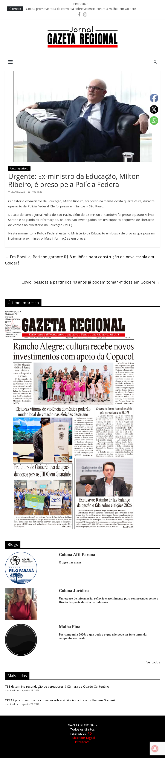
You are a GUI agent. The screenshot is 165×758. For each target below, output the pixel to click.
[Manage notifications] (154, 748)
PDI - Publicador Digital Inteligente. (82, 737)
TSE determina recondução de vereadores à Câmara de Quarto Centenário (57, 686)
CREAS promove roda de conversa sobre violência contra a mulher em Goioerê (81, 9)
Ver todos (153, 662)
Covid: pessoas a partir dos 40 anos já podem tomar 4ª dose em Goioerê (90, 282)
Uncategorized (19, 168)
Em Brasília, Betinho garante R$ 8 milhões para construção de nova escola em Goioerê (79, 260)
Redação (37, 191)
